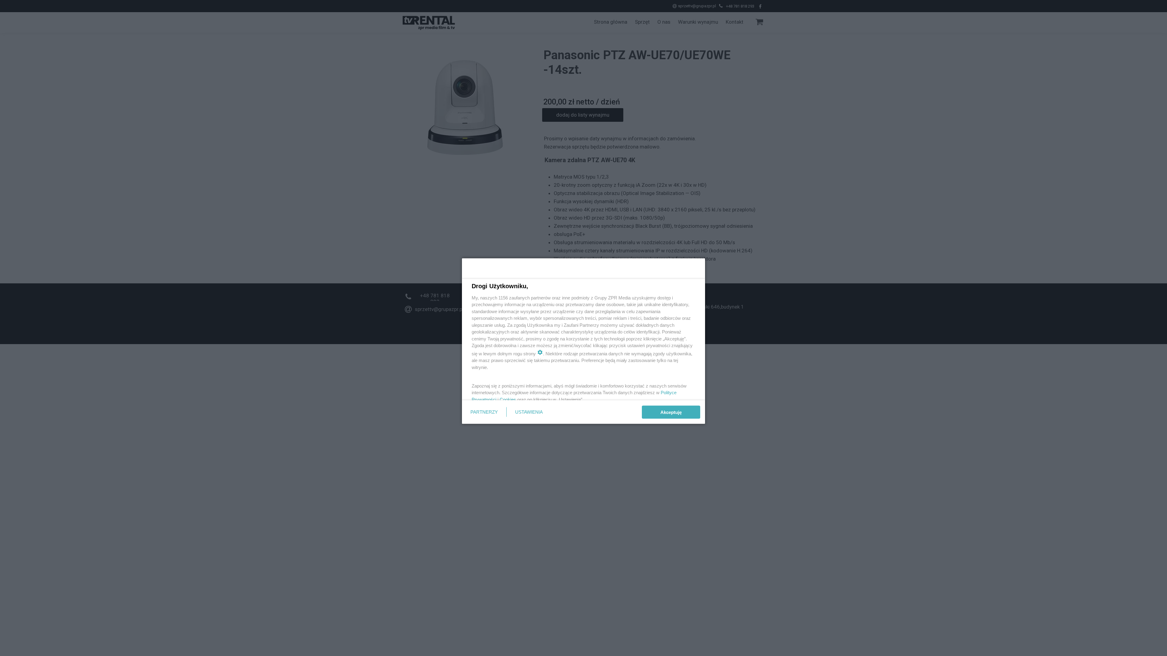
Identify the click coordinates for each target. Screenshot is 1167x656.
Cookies (508, 399)
